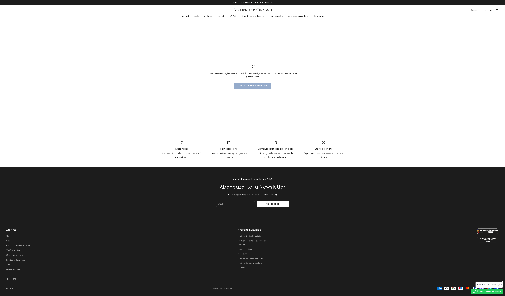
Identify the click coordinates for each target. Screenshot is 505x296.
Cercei (220, 16)
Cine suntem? (244, 253)
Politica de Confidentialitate (250, 236)
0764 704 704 (267, 3)
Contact (9, 236)
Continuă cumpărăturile (252, 85)
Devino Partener (13, 269)
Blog (8, 240)
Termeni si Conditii (246, 249)
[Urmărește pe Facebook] (7, 279)
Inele (196, 16)
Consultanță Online (298, 16)
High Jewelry (276, 16)
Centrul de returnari (14, 255)
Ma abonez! (273, 203)
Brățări (232, 16)
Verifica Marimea (13, 250)
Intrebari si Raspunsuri (16, 259)
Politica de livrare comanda (250, 258)
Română (474, 10)
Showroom (318, 16)
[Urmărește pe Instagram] (14, 279)
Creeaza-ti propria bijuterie (18, 245)
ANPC (9, 264)
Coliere (208, 16)
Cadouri (185, 16)
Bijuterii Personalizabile (252, 16)
